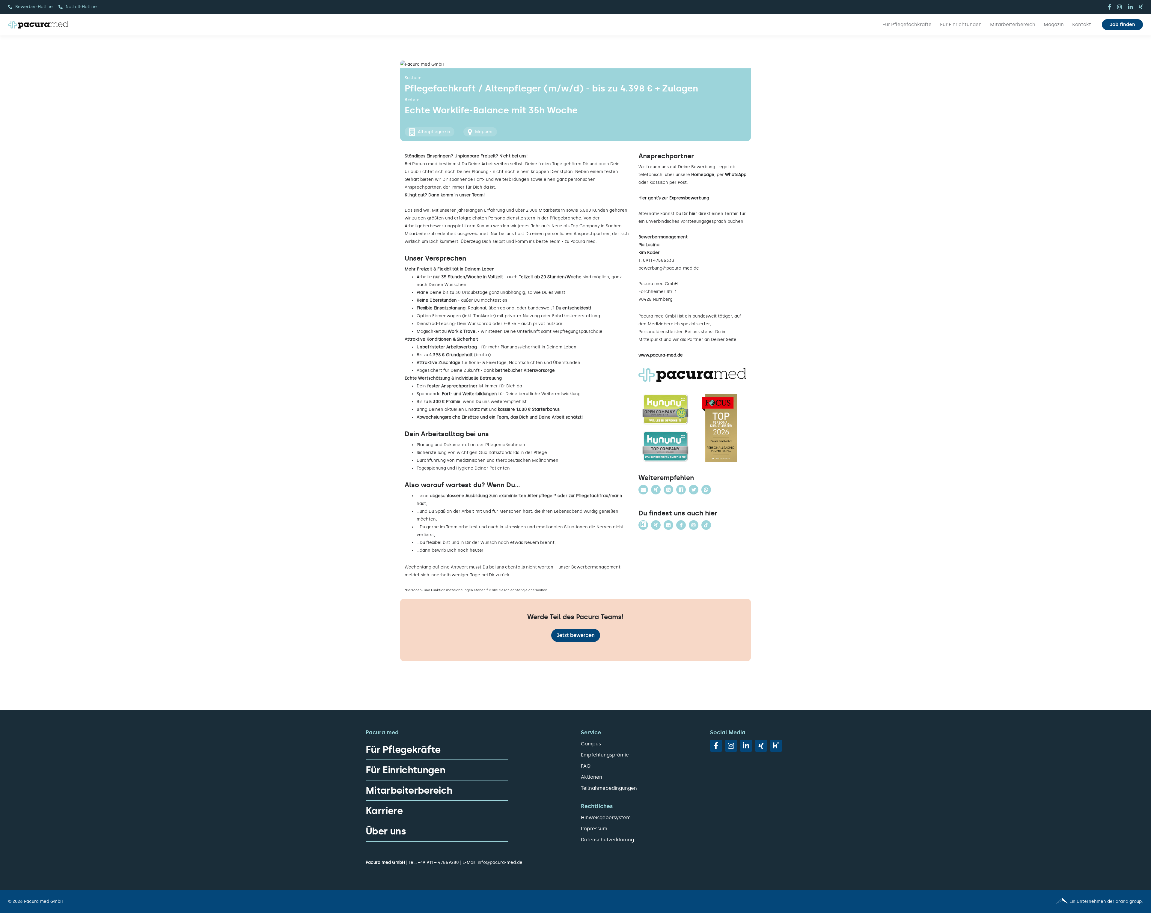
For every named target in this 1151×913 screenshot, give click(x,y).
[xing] (1141, 7)
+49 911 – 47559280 (438, 862)
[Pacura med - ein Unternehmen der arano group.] (862, 901)
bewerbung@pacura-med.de (668, 268)
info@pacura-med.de (500, 862)
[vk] (776, 746)
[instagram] (1119, 7)
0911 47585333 (658, 260)
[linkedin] (1130, 7)
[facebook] (1109, 7)
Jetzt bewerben (576, 635)
